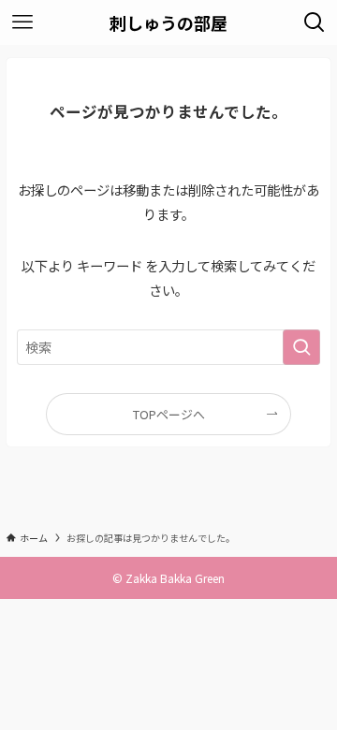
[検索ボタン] (314, 22)
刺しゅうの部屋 (168, 22)
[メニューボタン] (22, 22)
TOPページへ (169, 414)
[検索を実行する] (301, 347)
